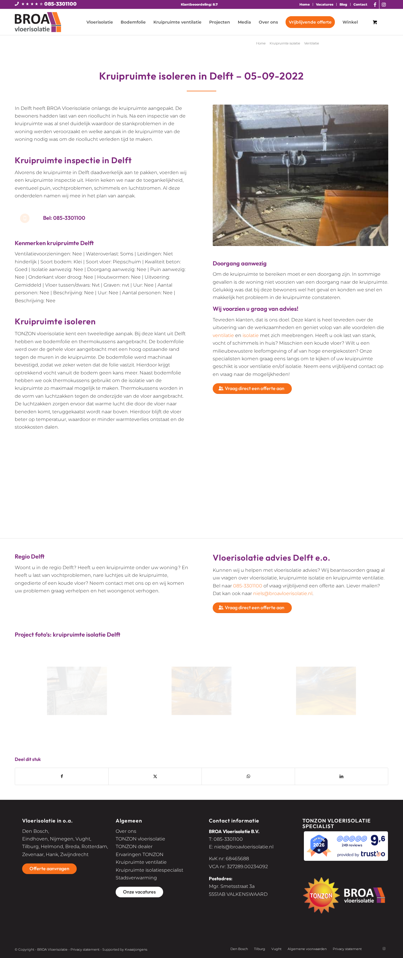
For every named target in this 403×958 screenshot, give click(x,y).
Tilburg (30, 846)
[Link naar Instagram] (383, 4)
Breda (72, 846)
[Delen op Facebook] (61, 776)
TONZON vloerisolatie (140, 839)
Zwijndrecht (74, 854)
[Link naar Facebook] (375, 4)
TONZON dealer (134, 846)
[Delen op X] (155, 776)
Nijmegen (61, 839)
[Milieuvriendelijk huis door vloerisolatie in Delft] (201, 690)
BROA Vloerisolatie (52, 949)
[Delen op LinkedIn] (341, 776)
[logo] (38, 22)
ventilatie (223, 335)
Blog (343, 4)
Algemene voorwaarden (307, 949)
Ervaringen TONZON (139, 854)
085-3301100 (60, 4)
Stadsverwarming (136, 878)
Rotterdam (94, 846)
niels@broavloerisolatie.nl (282, 593)
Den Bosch (35, 831)
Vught (83, 839)
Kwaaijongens (136, 949)
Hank (52, 854)
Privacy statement (85, 949)
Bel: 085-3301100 (64, 217)
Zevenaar (33, 854)
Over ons (126, 831)
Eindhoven (35, 839)
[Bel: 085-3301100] (25, 218)
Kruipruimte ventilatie (141, 862)
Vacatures (324, 4)
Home (304, 4)
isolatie (251, 335)
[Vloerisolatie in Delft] (77, 690)
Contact (360, 4)
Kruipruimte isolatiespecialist (149, 870)
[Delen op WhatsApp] (248, 776)
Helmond (52, 846)
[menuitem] (304, 4)
